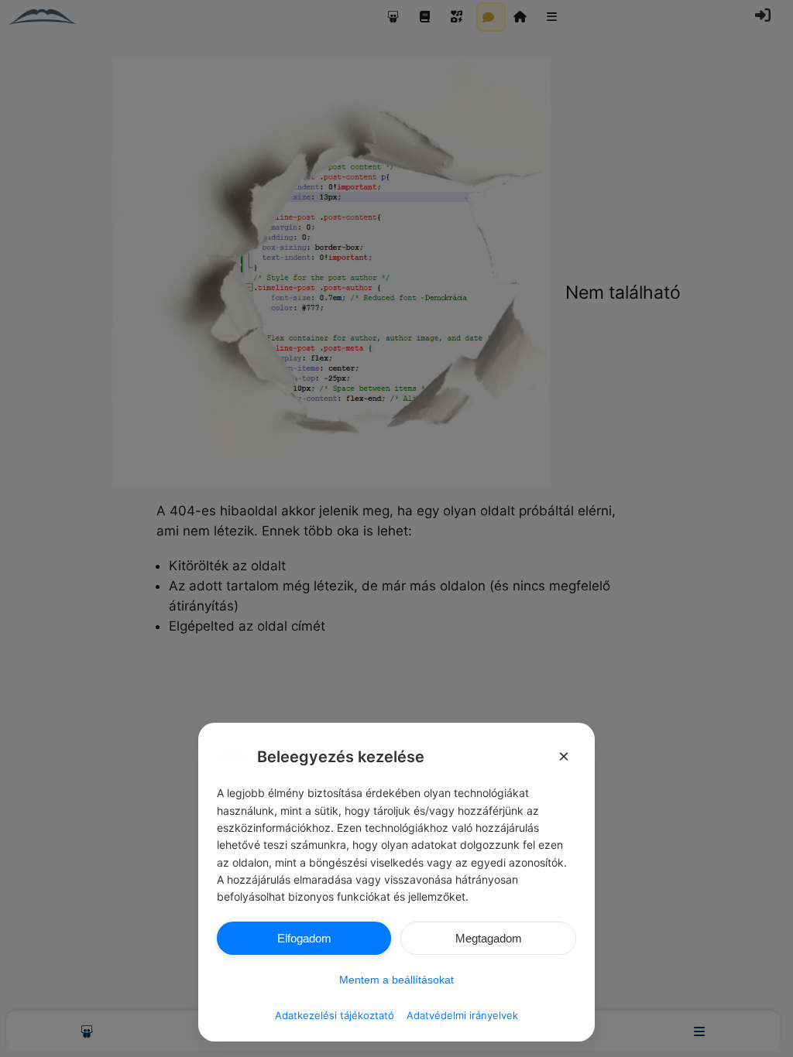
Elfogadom (304, 938)
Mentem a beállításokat (396, 979)
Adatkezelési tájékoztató (334, 1015)
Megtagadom (488, 938)
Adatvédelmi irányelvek (462, 1015)
